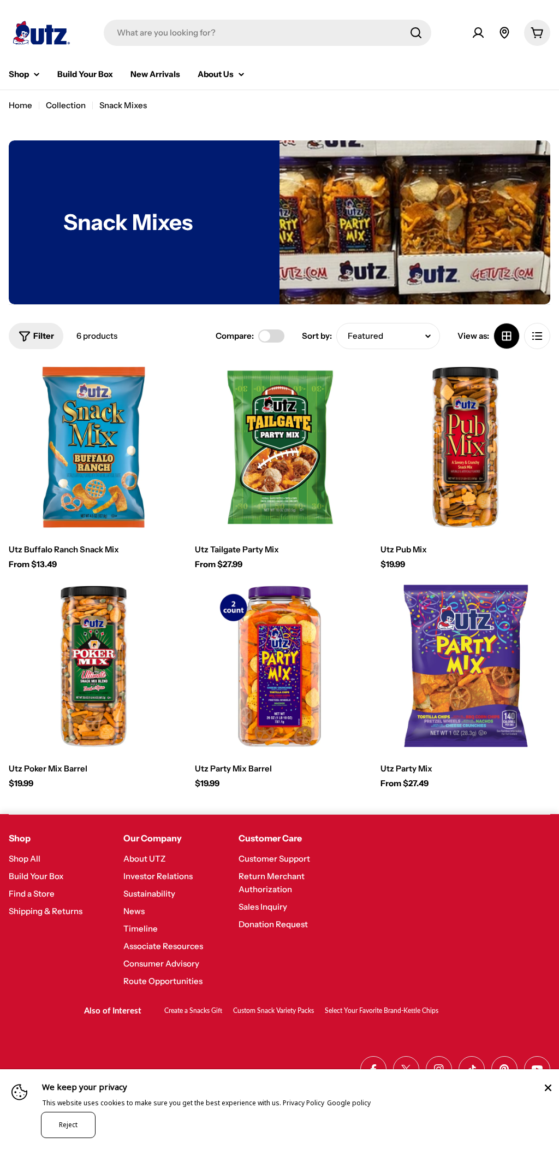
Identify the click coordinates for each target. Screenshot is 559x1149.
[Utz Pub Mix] (465, 447)
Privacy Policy (303, 1102)
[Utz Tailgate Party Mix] (280, 447)
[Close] (548, 1088)
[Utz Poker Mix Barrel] (94, 666)
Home (20, 105)
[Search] (416, 32)
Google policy (349, 1102)
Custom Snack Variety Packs (273, 1010)
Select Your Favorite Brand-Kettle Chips (381, 1010)
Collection (66, 105)
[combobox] (267, 33)
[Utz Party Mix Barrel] (280, 666)
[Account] (478, 32)
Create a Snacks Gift (193, 1010)
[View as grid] (506, 336)
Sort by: (317, 336)
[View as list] (537, 336)
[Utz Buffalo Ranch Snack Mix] (94, 447)
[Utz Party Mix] (465, 666)
